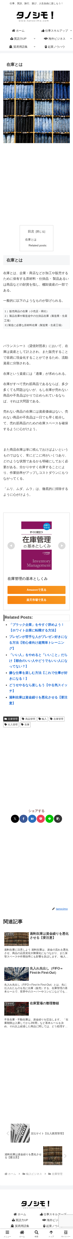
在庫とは (30, 239)
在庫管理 (13, 719)
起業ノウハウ (54, 1226)
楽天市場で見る (36, 599)
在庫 (27, 724)
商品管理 (30, 719)
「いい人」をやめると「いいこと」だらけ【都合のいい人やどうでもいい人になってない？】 (38, 660)
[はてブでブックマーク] (32, 819)
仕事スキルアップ (54, 1214)
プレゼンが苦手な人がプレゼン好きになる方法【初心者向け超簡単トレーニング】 (38, 642)
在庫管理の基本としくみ (28, 579)
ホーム (21, 1214)
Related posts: (38, 245)
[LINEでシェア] (49, 819)
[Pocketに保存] (41, 819)
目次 (31, 231)
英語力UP (21, 1220)
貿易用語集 (21, 1226)
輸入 (44, 719)
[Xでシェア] (15, 819)
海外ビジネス (55, 1220)
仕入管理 (13, 724)
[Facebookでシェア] (23, 819)
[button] (58, 819)
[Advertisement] (36, 184)
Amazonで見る (36, 589)
